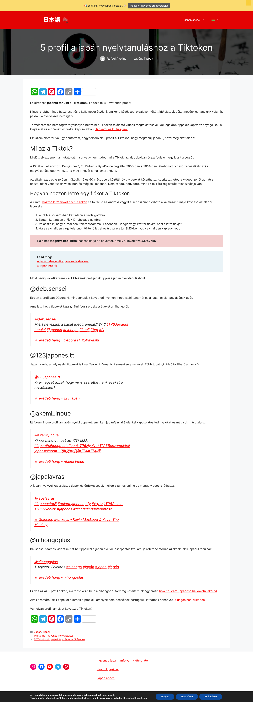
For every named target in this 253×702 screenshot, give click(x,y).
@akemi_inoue (46, 435)
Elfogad (165, 696)
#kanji (84, 329)
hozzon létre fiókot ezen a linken (64, 202)
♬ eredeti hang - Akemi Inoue (59, 461)
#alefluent (69, 445)
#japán (40, 445)
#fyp (94, 329)
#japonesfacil (45, 503)
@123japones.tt (47, 377)
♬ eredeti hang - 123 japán (57, 398)
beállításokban (138, 698)
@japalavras (44, 498)
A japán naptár (47, 266)
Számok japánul (108, 669)
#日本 (83, 451)
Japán (138, 58)
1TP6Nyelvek (88, 445)
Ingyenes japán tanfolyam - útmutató (122, 660)
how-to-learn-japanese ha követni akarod (188, 591)
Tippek (148, 58)
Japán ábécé (192, 20)
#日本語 (94, 451)
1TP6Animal (113, 503)
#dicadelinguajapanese (92, 509)
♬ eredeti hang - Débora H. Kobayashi (66, 340)
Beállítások (210, 696)
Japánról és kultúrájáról (111, 129)
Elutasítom (187, 696)
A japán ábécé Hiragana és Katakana (62, 261)
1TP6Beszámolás (113, 445)
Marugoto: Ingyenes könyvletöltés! (54, 635)
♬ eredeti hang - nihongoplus (59, 577)
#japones (54, 329)
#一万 (59, 451)
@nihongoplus (46, 562)
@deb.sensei (45, 319)
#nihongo (70, 329)
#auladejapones (71, 503)
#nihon (49, 451)
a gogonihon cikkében (190, 600)
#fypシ (97, 503)
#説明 (74, 451)
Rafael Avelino (116, 58)
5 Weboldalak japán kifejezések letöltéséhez (59, 639)
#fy (101, 329)
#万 (67, 451)
